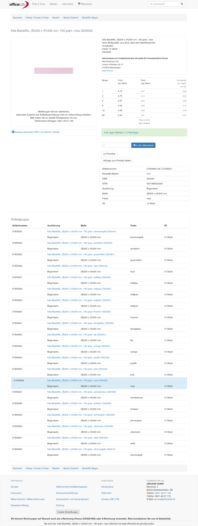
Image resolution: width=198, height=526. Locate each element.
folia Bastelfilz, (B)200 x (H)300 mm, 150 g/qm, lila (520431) (76, 334)
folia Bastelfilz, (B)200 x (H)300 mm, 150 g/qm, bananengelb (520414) (81, 231)
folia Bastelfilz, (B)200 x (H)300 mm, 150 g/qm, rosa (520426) (77, 380)
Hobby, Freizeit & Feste (37, 17)
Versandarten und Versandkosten (72, 499)
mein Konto (67, 3)
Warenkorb (86, 3)
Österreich (106, 492)
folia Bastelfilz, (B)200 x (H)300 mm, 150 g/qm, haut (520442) (77, 265)
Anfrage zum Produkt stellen (117, 160)
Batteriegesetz (80, 486)
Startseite (17, 17)
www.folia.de (107, 70)
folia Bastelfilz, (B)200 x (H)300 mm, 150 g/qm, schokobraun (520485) (81, 391)
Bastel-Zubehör (71, 17)
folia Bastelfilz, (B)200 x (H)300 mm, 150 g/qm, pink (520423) (77, 368)
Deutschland (107, 486)
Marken (53, 3)
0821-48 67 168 (163, 492)
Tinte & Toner (38, 3)
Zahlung (60, 505)
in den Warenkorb (144, 145)
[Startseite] (19, 4)
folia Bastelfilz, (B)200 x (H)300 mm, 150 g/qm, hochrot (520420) (79, 311)
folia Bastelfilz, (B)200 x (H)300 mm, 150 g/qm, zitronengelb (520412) (81, 449)
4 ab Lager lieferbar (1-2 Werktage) (121, 132)
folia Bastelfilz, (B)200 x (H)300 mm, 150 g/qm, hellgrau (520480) (79, 288)
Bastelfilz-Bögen (90, 17)
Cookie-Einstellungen (67, 511)
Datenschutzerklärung (67, 492)
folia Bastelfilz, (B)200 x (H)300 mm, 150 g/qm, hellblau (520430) (79, 277)
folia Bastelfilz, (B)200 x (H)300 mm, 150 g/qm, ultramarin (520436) (80, 426)
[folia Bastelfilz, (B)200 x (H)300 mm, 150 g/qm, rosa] (54, 71)
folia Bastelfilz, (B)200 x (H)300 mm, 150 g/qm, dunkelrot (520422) (79, 242)
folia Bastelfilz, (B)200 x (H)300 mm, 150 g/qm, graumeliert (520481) (80, 254)
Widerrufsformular (36, 499)
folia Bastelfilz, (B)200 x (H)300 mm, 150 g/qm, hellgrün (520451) (79, 300)
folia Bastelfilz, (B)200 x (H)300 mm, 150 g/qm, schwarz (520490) (79, 403)
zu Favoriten (109, 153)
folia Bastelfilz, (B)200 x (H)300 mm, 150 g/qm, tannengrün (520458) (81, 414)
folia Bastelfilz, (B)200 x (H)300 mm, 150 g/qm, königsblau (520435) (80, 323)
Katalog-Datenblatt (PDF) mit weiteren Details (37, 131)
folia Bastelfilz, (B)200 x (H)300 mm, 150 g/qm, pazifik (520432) (78, 357)
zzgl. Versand (144, 123)
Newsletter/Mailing (20, 505)
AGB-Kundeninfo (64, 486)
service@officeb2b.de (164, 499)
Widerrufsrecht (18, 499)
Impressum (16, 492)
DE (112, 499)
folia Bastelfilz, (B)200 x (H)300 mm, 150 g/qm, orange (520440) (78, 345)
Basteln (56, 17)
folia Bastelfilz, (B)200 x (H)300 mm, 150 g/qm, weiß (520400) (77, 437)
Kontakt (14, 486)
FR (117, 499)
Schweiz (105, 499)
